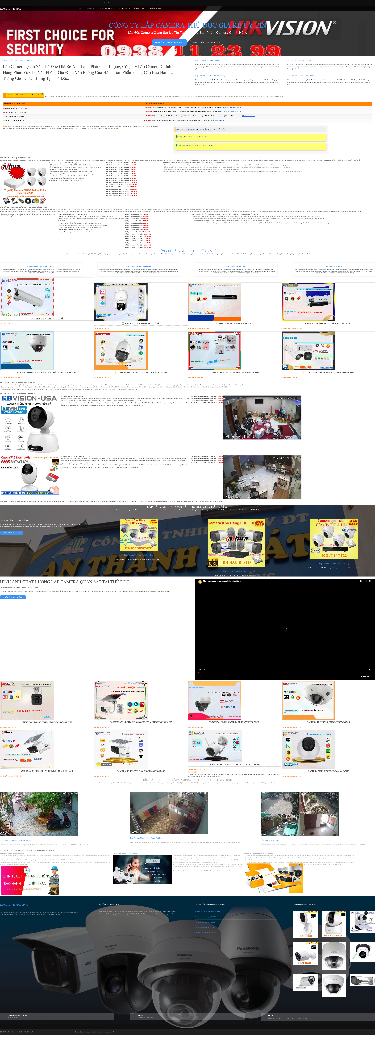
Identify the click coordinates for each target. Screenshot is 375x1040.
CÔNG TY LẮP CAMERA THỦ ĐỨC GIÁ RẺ (187, 251)
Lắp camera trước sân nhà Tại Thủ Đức (16, 840)
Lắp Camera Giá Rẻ (218, 120)
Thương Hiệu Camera (86, 8)
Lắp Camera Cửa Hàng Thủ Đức (208, 60)
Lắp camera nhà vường (270, 840)
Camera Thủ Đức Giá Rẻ (227, 209)
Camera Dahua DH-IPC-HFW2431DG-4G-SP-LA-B (47, 771)
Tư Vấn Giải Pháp (155, 8)
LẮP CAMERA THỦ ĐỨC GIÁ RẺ (14, 905)
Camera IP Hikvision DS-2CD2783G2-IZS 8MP (234, 372)
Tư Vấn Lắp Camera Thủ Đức (13, 597)
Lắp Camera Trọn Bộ (248, 116)
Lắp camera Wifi (124, 8)
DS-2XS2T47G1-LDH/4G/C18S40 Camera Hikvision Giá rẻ (141, 722)
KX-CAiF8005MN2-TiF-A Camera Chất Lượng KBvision (47, 372)
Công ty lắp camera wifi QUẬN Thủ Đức (207, 911)
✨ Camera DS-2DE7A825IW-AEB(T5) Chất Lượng (141, 372)
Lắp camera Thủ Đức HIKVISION (138, 266)
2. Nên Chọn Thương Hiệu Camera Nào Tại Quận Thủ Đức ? (195, 145)
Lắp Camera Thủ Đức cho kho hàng (302, 75)
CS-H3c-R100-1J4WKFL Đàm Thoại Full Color (234, 764)
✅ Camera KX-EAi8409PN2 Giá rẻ (141, 323)
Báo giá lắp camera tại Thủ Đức (169, 42)
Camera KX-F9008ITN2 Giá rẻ (47, 318)
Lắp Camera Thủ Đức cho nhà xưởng (210, 75)
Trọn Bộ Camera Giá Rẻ (106, 8)
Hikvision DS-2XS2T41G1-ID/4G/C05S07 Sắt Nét (47, 722)
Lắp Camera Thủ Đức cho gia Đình (301, 60)
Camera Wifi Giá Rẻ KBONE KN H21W (229, 111)
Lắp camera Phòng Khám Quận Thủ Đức (146, 838)
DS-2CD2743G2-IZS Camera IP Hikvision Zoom (234, 722)
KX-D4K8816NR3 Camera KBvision (234, 323)
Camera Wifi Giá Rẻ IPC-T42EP (231, 107)
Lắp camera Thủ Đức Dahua (236, 266)
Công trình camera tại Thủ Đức (205, 922)
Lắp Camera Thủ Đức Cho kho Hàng (236, 571)
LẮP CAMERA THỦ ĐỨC (10, 9)
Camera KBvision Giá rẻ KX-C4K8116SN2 (328, 323)
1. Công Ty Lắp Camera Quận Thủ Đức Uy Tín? (192, 137)
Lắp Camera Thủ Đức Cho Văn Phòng (334, 563)
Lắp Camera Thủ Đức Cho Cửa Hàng (138, 555)
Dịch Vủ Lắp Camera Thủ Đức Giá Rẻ (18, 60)
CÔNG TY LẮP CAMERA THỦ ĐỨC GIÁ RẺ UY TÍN (187, 25)
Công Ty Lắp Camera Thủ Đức (97, 3)
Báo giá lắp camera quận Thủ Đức (206, 917)
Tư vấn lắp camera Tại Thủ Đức (205, 927)
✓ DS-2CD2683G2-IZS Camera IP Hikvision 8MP (328, 372)
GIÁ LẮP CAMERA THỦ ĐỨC (12, 532)
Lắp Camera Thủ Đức (81, 3)
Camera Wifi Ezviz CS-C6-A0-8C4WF (328, 771)
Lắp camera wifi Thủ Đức (115, 3)
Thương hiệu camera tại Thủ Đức (205, 932)
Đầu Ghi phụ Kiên (139, 8)
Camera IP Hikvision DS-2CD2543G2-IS (328, 722)
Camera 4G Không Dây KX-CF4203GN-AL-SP (141, 771)
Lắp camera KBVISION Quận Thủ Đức (41, 266)
